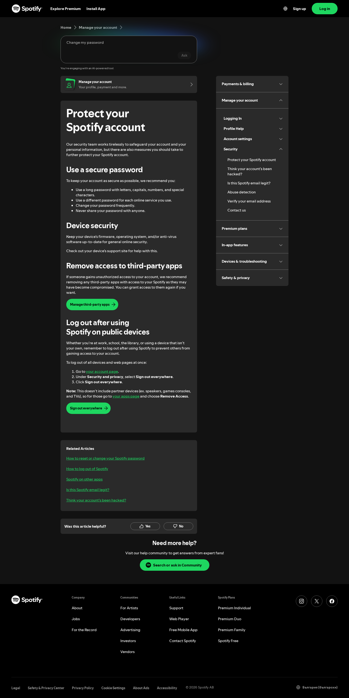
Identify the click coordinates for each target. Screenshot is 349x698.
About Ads (141, 688)
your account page (102, 371)
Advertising (130, 629)
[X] (316, 601)
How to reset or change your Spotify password (105, 458)
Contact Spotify (182, 640)
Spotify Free (228, 640)
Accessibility (167, 688)
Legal (15, 688)
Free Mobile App (183, 629)
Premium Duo (229, 618)
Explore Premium (65, 8)
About (77, 607)
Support (176, 607)
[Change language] (285, 8)
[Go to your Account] (190, 84)
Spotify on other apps (84, 479)
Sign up (299, 8)
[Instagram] (301, 601)
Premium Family (231, 629)
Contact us (236, 210)
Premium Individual (234, 607)
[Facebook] (332, 601)
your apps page (126, 396)
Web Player (179, 618)
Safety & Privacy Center (46, 688)
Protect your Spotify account (251, 159)
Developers (130, 618)
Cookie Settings (113, 688)
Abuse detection (241, 192)
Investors (128, 640)
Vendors (127, 651)
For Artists (129, 607)
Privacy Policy (83, 688)
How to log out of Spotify (87, 468)
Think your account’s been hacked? (96, 500)
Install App (95, 8)
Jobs (76, 618)
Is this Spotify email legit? (87, 489)
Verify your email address (249, 201)
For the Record (84, 629)
